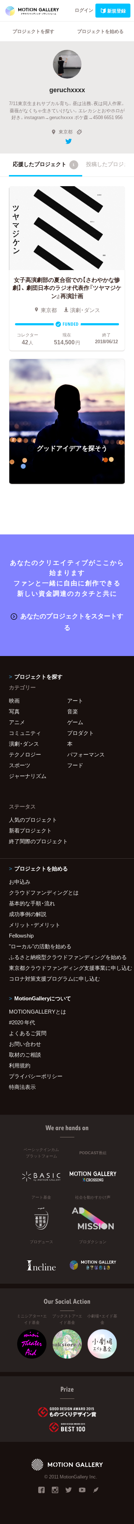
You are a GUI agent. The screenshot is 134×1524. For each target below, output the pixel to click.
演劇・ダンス (24, 743)
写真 (14, 711)
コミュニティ (25, 733)
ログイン (84, 9)
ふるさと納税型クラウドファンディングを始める (67, 957)
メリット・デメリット (34, 925)
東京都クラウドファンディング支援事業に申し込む (67, 968)
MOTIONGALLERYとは (37, 1011)
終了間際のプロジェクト (38, 841)
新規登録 (116, 10)
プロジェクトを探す (33, 31)
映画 (14, 700)
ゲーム (75, 722)
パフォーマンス (86, 754)
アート (75, 700)
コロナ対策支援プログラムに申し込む (54, 978)
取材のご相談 (25, 1054)
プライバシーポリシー (36, 1076)
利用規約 (19, 1065)
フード (75, 765)
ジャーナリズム (27, 776)
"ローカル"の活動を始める (40, 946)
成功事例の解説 (27, 914)
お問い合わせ (25, 1044)
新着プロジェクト (30, 830)
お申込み (19, 882)
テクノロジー (25, 754)
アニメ (17, 722)
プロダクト (80, 733)
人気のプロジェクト (33, 820)
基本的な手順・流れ (32, 903)
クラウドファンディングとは (44, 892)
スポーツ (19, 765)
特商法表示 (22, 1087)
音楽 (72, 711)
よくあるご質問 (27, 1033)
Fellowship (21, 935)
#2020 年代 (22, 1022)
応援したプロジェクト (44, 164)
